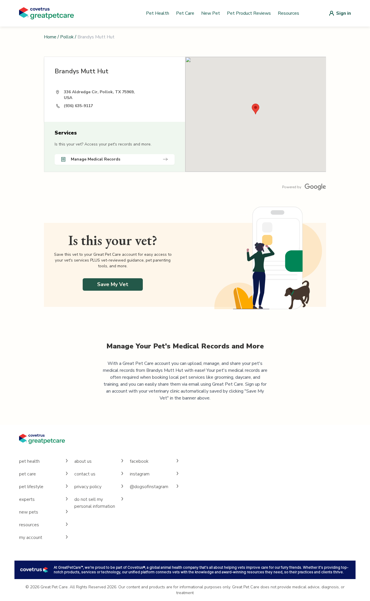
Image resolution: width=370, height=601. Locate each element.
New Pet (210, 13)
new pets (28, 512)
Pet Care (185, 13)
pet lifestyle (31, 487)
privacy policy (87, 487)
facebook (139, 461)
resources (29, 525)
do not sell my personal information (94, 502)
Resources (288, 13)
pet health (29, 461)
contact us (84, 474)
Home (50, 37)
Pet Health (157, 13)
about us (83, 461)
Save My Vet (112, 284)
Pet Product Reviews (249, 13)
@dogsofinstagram (149, 487)
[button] (255, 109)
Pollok (67, 37)
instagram (139, 474)
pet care (27, 474)
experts (27, 499)
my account (30, 537)
